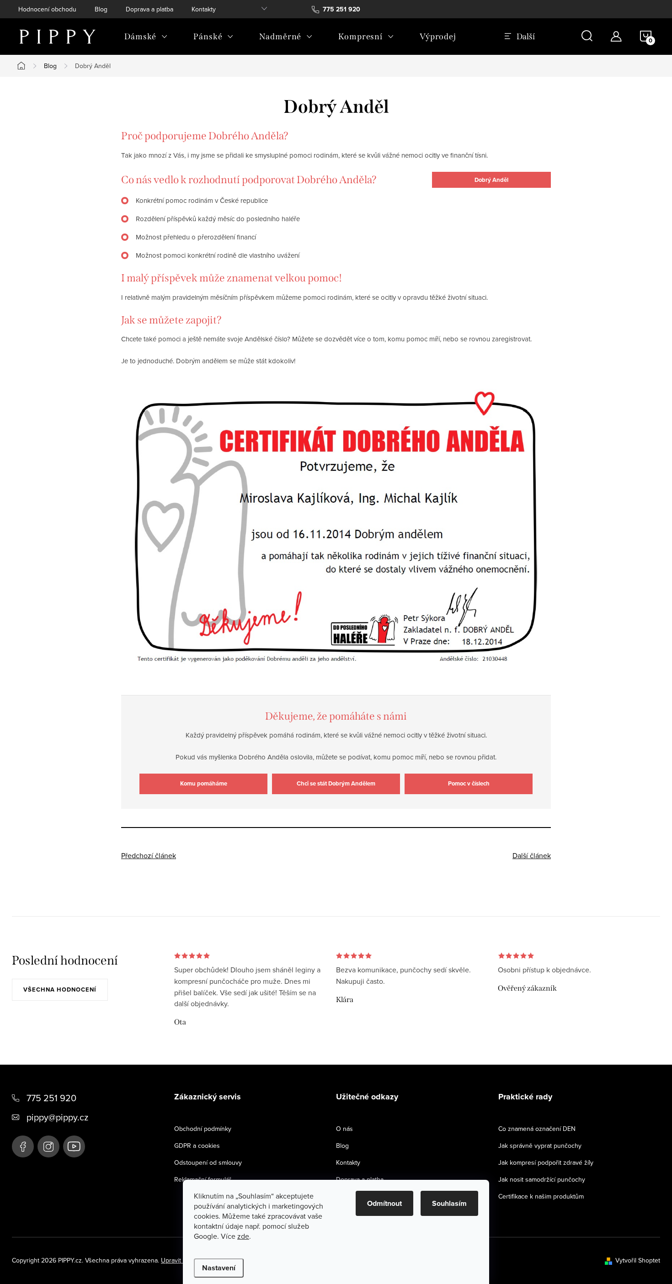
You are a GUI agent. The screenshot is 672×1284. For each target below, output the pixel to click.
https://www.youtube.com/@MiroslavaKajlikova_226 (74, 1146)
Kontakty (204, 9)
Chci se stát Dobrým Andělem (336, 783)
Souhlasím (449, 1203)
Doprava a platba (149, 9)
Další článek (531, 855)
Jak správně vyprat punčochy (539, 1145)
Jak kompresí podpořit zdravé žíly (545, 1162)
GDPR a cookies (197, 1145)
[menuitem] (146, 36)
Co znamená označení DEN (537, 1129)
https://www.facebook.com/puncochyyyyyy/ (23, 1146)
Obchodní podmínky (202, 1129)
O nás (344, 1129)
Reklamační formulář (202, 1179)
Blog (101, 9)
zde (243, 1236)
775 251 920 (51, 1097)
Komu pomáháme (203, 783)
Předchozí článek (148, 855)
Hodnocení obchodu (47, 9)
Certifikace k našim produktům (541, 1196)
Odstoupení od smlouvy (208, 1162)
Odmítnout (384, 1203)
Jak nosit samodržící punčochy (541, 1179)
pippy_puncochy (48, 1146)
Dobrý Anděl (491, 179)
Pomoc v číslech (469, 783)
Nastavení (218, 1268)
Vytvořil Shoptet (637, 1260)
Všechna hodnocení (59, 989)
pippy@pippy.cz (57, 1117)
